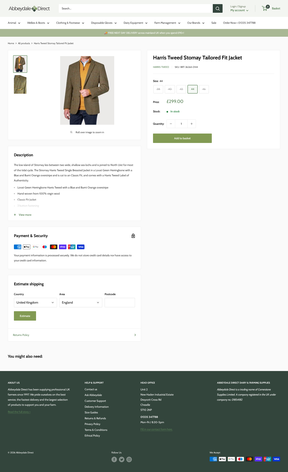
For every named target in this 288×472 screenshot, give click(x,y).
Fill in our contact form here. (156, 429)
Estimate (25, 316)
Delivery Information (97, 406)
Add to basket (182, 138)
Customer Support (95, 401)
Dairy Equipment (133, 23)
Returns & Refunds (95, 418)
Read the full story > (19, 412)
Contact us (91, 389)
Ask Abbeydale (93, 395)
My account (237, 10)
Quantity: (158, 124)
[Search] (218, 8)
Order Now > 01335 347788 (239, 23)
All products (24, 43)
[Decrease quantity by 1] (171, 124)
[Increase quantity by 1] (191, 124)
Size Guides (91, 412)
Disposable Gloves (101, 23)
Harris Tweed (161, 66)
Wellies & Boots (36, 23)
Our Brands (193, 23)
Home (11, 43)
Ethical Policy (92, 435)
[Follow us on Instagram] (129, 459)
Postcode (110, 294)
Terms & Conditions (96, 430)
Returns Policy (21, 335)
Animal (12, 23)
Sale (213, 23)
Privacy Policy (92, 424)
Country (19, 294)
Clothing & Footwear (68, 23)
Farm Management (165, 23)
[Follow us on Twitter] (121, 459)
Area (62, 294)
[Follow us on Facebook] (114, 459)
